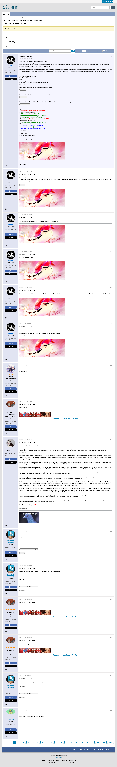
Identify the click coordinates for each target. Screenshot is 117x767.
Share (11, 76)
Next (110, 742)
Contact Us (81, 749)
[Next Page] (98, 51)
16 (87, 742)
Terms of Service (98, 749)
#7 (111, 365)
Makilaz (29, 139)
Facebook (57, 419)
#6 (111, 323)
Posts (7, 37)
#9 (111, 439)
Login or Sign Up (108, 1)
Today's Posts (23, 17)
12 (66, 742)
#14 (111, 675)
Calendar (15, 17)
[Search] (113, 7)
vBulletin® (58, 758)
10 (56, 742)
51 (92, 742)
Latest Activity (10, 42)
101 (98, 742)
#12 (111, 599)
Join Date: (8, 71)
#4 (111, 251)
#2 (111, 171)
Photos (8, 46)
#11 (111, 565)
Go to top (109, 749)
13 (71, 742)
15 (82, 742)
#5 (111, 287)
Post (12, 79)
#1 (111, 56)
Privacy (89, 749)
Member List (7, 17)
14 (77, 742)
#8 (111, 401)
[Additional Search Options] (110, 7)
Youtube (66, 419)
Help (74, 749)
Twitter (75, 419)
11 (61, 742)
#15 (111, 710)
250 (103, 742)
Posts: (7, 72)
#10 (111, 531)
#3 (111, 215)
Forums (6, 14)
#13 (111, 637)
